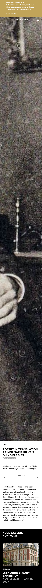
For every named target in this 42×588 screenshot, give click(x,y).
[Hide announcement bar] (38, 3)
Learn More (12, 13)
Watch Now (21, 475)
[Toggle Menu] (4, 19)
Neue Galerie (21, 20)
